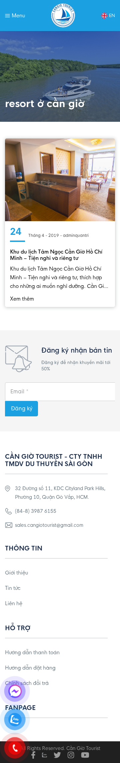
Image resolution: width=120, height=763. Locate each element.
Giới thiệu (16, 572)
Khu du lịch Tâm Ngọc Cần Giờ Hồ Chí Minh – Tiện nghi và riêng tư (56, 255)
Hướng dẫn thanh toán (32, 652)
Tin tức (12, 588)
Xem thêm (22, 299)
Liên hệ (13, 603)
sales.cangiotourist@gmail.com (49, 525)
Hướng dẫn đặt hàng (30, 668)
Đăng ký (21, 408)
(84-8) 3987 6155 (35, 511)
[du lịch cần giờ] (63, 15)
